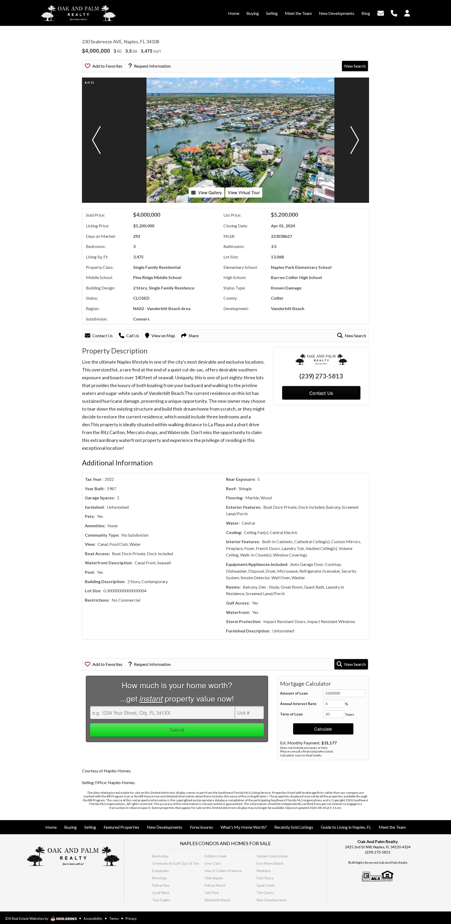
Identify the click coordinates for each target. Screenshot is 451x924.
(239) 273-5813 (321, 376)
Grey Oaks (212, 863)
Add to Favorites (107, 65)
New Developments (272, 900)
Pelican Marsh (214, 885)
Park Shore (265, 878)
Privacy (131, 918)
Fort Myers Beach (270, 863)
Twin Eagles (161, 900)
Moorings (159, 878)
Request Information (152, 65)
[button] (96, 140)
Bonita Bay (160, 856)
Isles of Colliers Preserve (223, 871)
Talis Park (211, 893)
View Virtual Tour (244, 192)
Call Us (132, 335)
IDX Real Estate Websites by (27, 918)
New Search (355, 65)
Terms (114, 918)
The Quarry (265, 893)
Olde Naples (213, 878)
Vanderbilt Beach (217, 900)
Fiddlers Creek (215, 856)
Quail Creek (266, 885)
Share (194, 335)
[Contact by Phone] (394, 12)
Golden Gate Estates (272, 856)
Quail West (160, 893)
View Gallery (210, 192)
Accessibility (93, 918)
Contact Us (102, 335)
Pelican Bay (160, 885)
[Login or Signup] (407, 12)
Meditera (264, 871)
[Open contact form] (380, 12)
